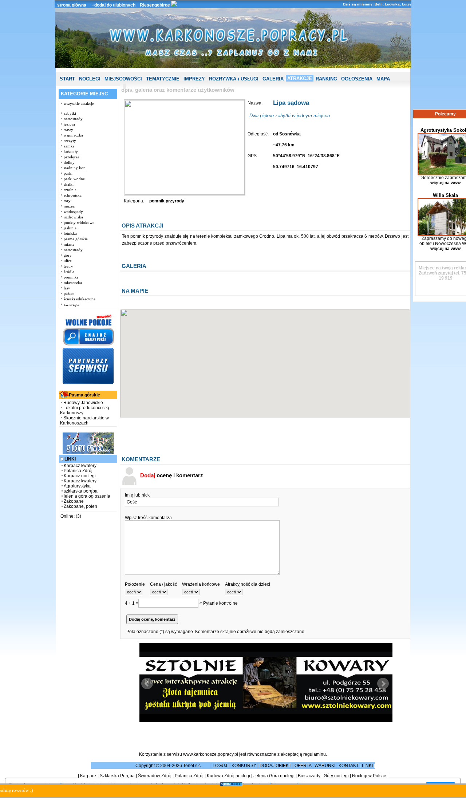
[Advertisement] (88, 633)
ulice (68, 260)
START (67, 79)
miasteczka (73, 282)
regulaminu (314, 754)
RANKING (326, 79)
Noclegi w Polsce (369, 775)
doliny (69, 162)
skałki (69, 184)
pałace (69, 293)
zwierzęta (71, 304)
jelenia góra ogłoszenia (87, 496)
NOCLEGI (89, 79)
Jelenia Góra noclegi (274, 775)
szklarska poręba (81, 491)
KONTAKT (349, 765)
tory (67, 200)
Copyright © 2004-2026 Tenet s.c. (169, 765)
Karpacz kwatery (80, 465)
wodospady (73, 211)
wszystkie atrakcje (79, 103)
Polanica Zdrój (78, 470)
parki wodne (74, 179)
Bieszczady (309, 775)
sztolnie (70, 189)
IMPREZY (194, 79)
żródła (69, 271)
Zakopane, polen (80, 506)
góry (68, 255)
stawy (68, 129)
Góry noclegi (336, 775)
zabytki (70, 113)
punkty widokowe (79, 222)
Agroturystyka (77, 486)
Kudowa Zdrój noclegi (228, 775)
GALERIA (273, 79)
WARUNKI (325, 765)
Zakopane (74, 501)
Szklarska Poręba (117, 775)
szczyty (70, 140)
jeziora (69, 124)
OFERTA (303, 765)
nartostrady (73, 118)
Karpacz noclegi (80, 475)
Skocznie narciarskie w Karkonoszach (84, 420)
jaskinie (70, 228)
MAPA (383, 79)
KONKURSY (244, 765)
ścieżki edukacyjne (79, 299)
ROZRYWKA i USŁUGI (233, 79)
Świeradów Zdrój (154, 775)
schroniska (73, 195)
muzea (69, 206)
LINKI (367, 765)
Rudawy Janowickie (83, 402)
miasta (69, 244)
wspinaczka (73, 135)
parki (68, 173)
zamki (69, 146)
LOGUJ (220, 765)
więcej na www (445, 182)
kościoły (71, 151)
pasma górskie (76, 239)
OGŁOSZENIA (356, 79)
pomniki (71, 277)
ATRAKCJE (299, 78)
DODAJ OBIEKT (275, 765)
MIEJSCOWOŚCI (123, 79)
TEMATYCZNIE (162, 79)
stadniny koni (75, 168)
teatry (68, 266)
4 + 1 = (131, 603)
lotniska (70, 233)
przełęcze (71, 157)
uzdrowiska (73, 217)
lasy (67, 288)
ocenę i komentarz (171, 475)
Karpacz (88, 775)
